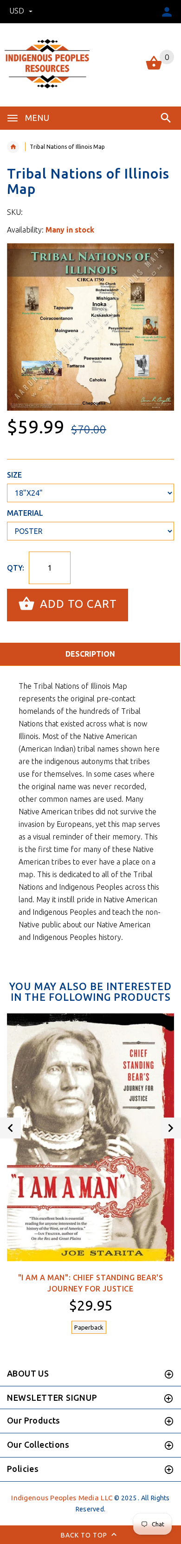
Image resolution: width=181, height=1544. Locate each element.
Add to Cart (77, 604)
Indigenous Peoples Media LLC (62, 1498)
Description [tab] (90, 654)
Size (14, 475)
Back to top (85, 1535)
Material (25, 513)
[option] (90, 327)
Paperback (88, 1327)
